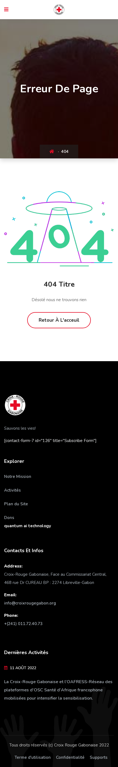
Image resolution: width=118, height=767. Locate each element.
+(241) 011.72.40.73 (23, 623)
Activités (12, 490)
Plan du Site (16, 504)
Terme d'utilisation (33, 757)
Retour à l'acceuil (59, 320)
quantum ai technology (27, 526)
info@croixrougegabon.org (30, 603)
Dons (9, 517)
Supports (99, 757)
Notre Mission (17, 476)
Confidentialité (70, 757)
